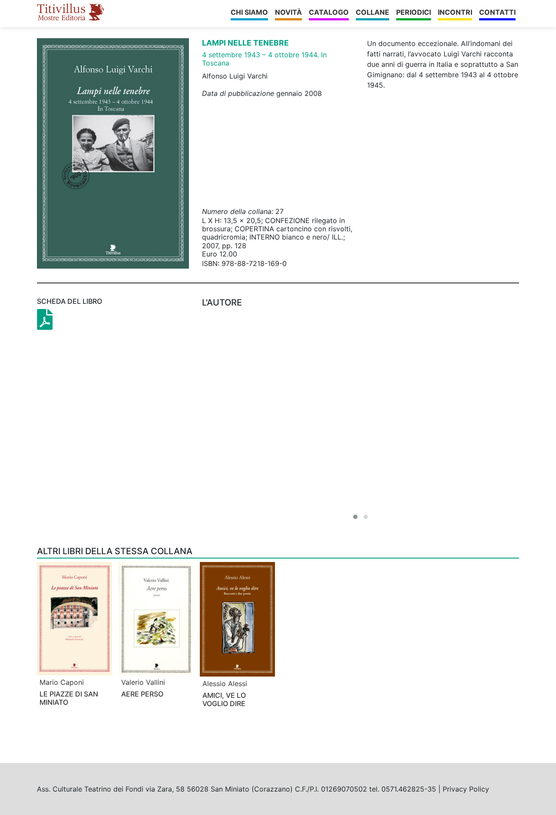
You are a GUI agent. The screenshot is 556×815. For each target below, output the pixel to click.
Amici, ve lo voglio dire (224, 699)
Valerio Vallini (143, 682)
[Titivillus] (70, 12)
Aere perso (142, 694)
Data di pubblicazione (238, 93)
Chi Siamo (249, 12)
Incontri (455, 12)
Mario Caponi (62, 682)
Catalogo (329, 12)
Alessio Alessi (224, 683)
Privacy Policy (466, 789)
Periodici (413, 12)
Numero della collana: (237, 211)
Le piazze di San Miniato (69, 698)
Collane (372, 12)
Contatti (497, 12)
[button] (355, 517)
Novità (288, 12)
